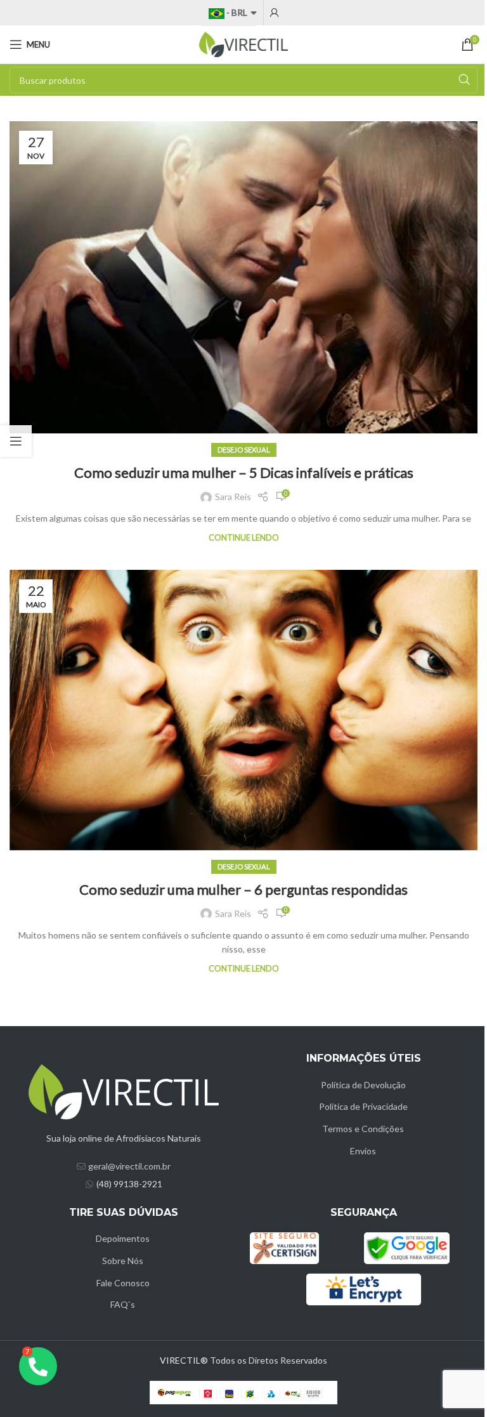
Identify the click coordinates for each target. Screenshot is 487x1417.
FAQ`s (122, 1304)
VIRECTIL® (184, 1360)
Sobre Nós (122, 1260)
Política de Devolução (363, 1084)
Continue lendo (244, 538)
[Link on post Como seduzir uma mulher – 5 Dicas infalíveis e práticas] (243, 277)
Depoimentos (123, 1238)
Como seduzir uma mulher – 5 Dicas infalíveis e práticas (243, 472)
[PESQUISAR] (464, 80)
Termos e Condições (363, 1128)
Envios (363, 1150)
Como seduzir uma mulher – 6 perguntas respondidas (243, 889)
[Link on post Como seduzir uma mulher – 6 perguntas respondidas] (243, 710)
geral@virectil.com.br (129, 1166)
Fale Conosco (123, 1282)
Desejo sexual (244, 449)
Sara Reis (233, 496)
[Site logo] (243, 43)
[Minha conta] (274, 12)
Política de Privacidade (363, 1106)
